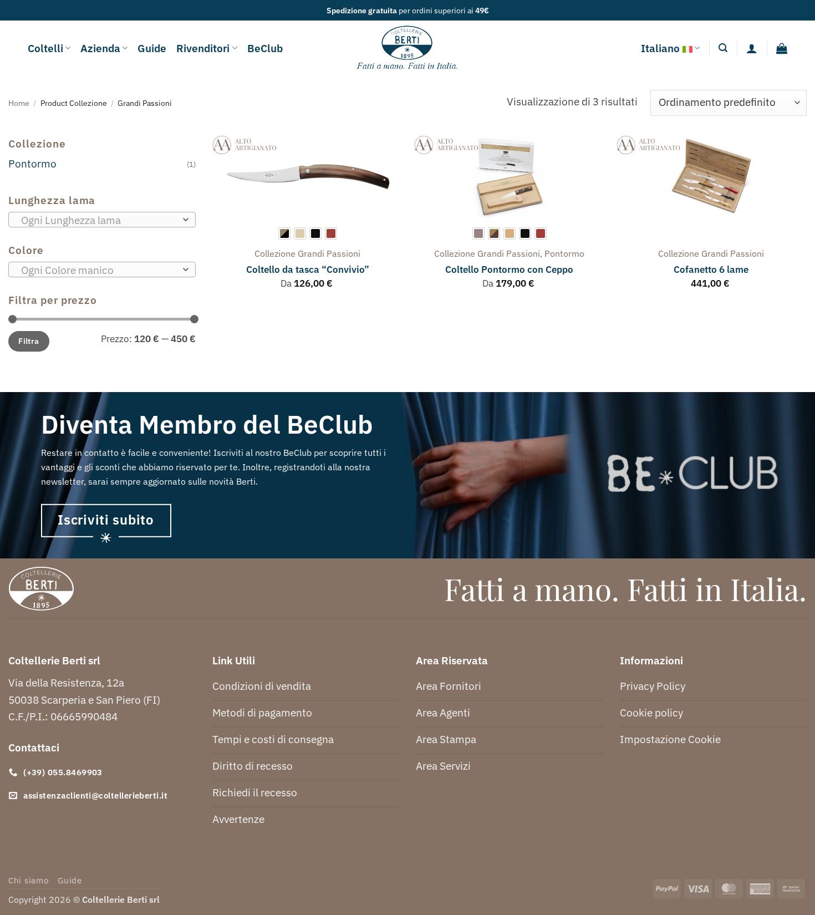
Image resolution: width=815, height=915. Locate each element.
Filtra (28, 341)
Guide (151, 48)
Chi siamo (28, 880)
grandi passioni (329, 253)
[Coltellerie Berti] (408, 48)
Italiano (660, 48)
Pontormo (32, 163)
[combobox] (102, 219)
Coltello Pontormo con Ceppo (509, 269)
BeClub (265, 48)
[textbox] (98, 220)
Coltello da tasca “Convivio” (307, 269)
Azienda (100, 48)
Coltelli (45, 48)
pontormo (564, 253)
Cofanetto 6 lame (711, 269)
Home (18, 103)
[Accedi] (751, 48)
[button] (723, 48)
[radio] (284, 233)
